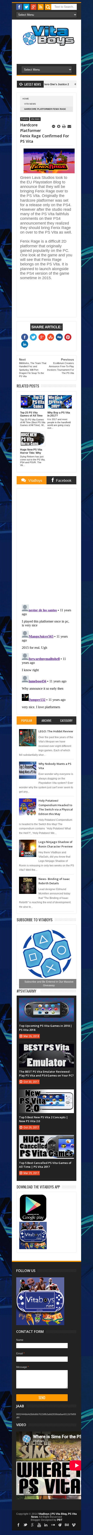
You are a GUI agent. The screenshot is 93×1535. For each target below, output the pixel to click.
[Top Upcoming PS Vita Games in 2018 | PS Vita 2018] (46, 1002)
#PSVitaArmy (26, 991)
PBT (59, 1519)
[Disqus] (46, 545)
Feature (24, 119)
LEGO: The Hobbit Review (55, 731)
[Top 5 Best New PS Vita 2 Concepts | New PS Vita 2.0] (46, 1093)
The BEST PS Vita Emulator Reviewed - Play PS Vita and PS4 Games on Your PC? (46, 1073)
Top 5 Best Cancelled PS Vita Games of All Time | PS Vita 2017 (45, 1165)
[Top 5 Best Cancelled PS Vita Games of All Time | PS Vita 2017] (46, 1139)
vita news (30, 104)
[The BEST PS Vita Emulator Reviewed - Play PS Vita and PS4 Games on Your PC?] (46, 1048)
